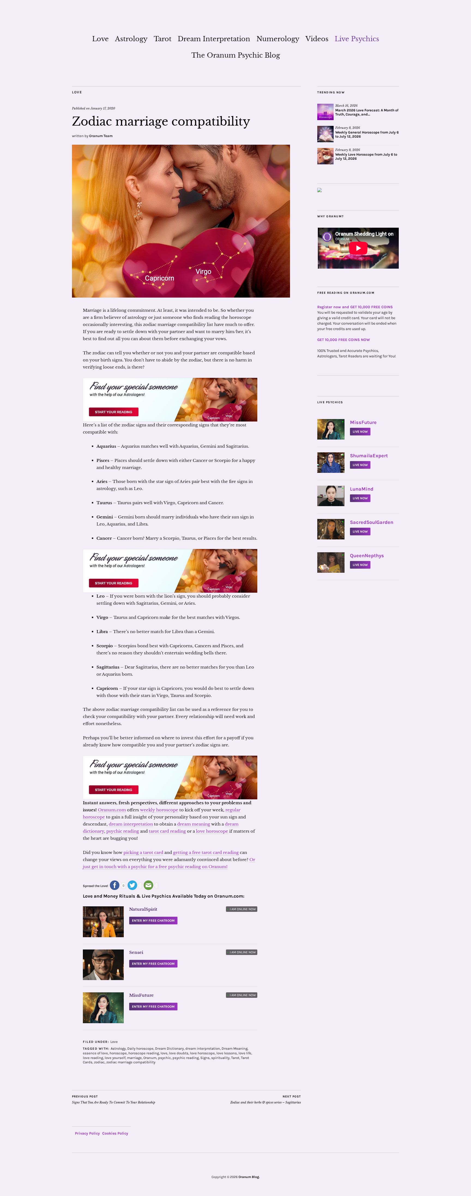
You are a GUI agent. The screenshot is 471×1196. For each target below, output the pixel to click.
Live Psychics (357, 39)
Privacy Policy (87, 1133)
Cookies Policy (115, 1133)
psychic (164, 1058)
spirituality (220, 1058)
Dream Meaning (234, 1048)
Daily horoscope (140, 1048)
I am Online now (241, 909)
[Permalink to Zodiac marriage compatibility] (181, 296)
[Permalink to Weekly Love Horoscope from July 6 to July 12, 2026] (325, 156)
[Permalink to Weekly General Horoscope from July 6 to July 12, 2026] (325, 134)
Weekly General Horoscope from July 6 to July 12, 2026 (367, 134)
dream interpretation (131, 824)
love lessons (226, 1053)
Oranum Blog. (249, 1177)
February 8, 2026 (347, 128)
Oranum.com (112, 809)
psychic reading (122, 831)
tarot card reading (167, 831)
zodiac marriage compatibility (130, 1062)
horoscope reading (143, 1053)
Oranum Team (101, 136)
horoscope (118, 1053)
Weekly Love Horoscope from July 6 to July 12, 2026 (366, 156)
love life (244, 1053)
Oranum (149, 1058)
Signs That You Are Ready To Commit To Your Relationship (113, 1099)
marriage (134, 1058)
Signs (205, 1058)
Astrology (131, 39)
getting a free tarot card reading (206, 852)
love (164, 1053)
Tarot (162, 39)
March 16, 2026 (346, 106)
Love (100, 39)
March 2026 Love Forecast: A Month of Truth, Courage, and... (366, 112)
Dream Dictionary (169, 1048)
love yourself (115, 1058)
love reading (93, 1058)
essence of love (95, 1053)
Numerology (277, 39)
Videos (317, 39)
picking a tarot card (143, 852)
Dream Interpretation (214, 39)
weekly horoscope (159, 809)
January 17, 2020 (102, 108)
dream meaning (193, 824)
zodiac (99, 1062)
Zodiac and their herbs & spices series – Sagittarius (265, 1099)
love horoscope (212, 831)
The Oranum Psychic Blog (235, 55)
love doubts (178, 1053)
